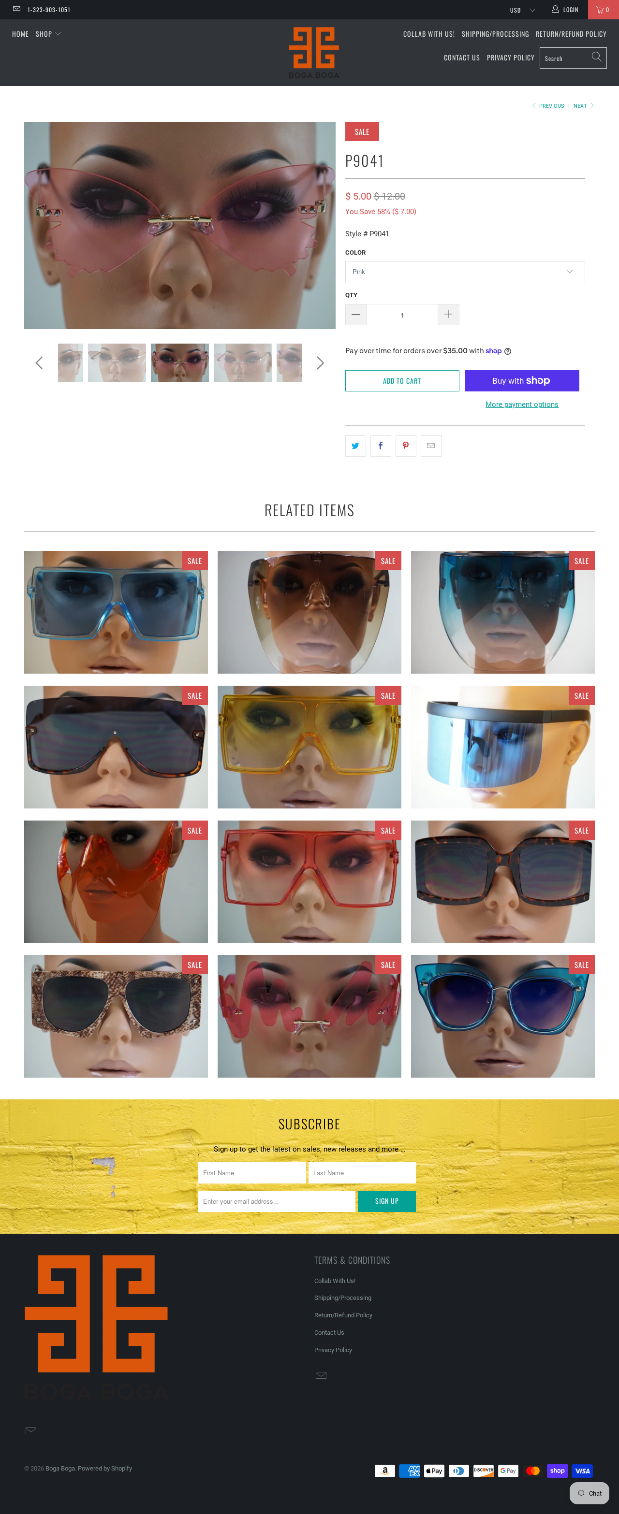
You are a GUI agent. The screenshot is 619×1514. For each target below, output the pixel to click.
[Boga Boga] (314, 52)
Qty (351, 295)
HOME (20, 34)
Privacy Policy (511, 57)
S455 (116, 747)
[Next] (319, 225)
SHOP (45, 34)
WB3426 (309, 1016)
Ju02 (116, 612)
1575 (116, 882)
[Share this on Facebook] (380, 446)
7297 (503, 747)
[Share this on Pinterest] (406, 446)
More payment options (522, 404)
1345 (309, 882)
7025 (503, 1016)
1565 (503, 612)
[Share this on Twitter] (355, 446)
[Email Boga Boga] (16, 9)
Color (355, 252)
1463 (309, 747)
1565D (309, 612)
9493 (116, 1016)
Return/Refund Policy (571, 34)
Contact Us (462, 57)
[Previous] (41, 225)
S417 (503, 882)
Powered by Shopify (105, 1468)
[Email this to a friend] (431, 446)
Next (581, 106)
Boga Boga (60, 1468)
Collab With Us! (429, 34)
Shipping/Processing (495, 34)
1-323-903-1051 (49, 9)
